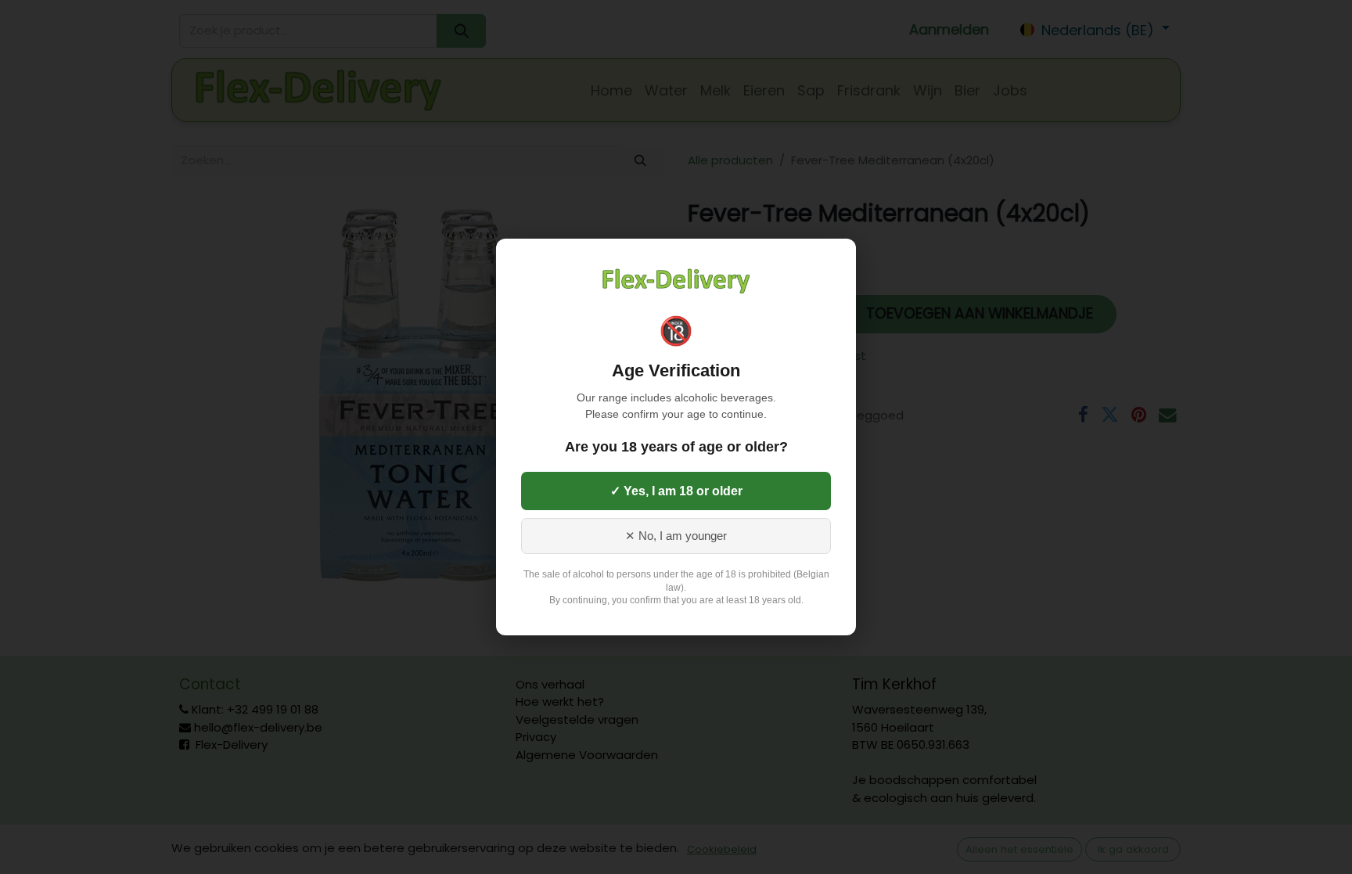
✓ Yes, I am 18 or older (676, 491)
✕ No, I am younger (676, 536)
